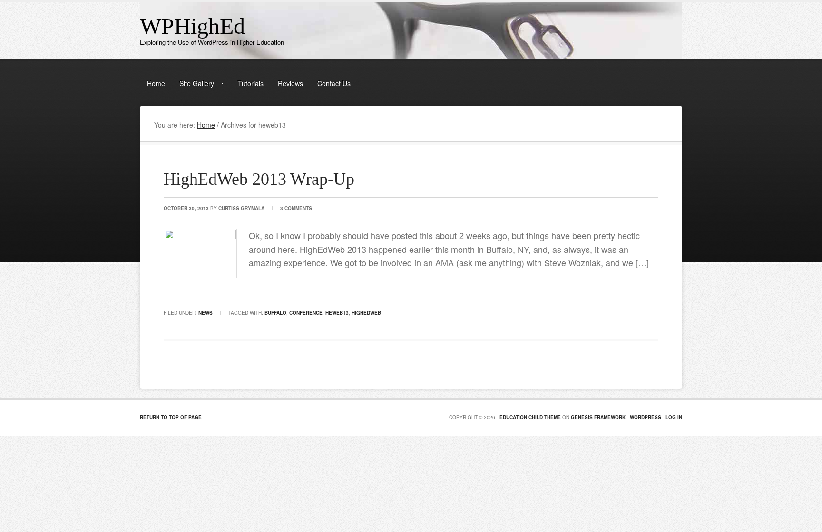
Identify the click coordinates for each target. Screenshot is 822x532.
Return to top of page (171, 417)
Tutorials (251, 83)
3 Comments (296, 208)
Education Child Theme (530, 417)
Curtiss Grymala (241, 208)
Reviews (290, 83)
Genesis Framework (598, 417)
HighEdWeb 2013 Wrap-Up (259, 179)
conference (306, 313)
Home (156, 83)
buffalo (275, 313)
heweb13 (337, 313)
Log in (673, 417)
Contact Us (334, 83)
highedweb (366, 313)
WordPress (645, 417)
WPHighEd (192, 26)
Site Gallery (193, 85)
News (205, 313)
